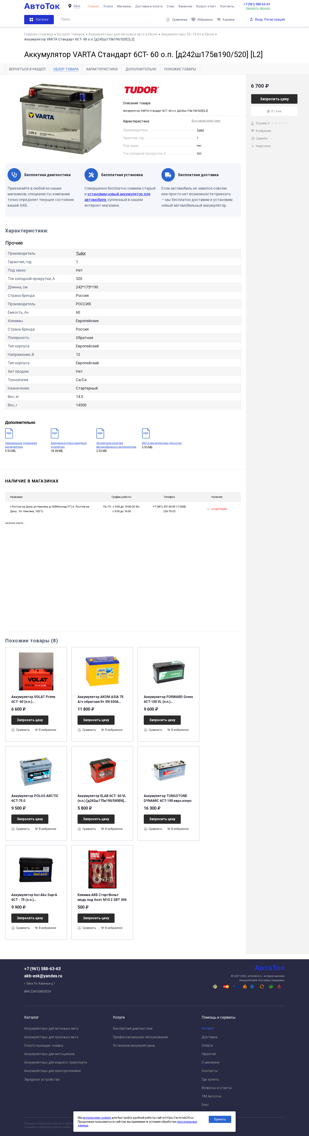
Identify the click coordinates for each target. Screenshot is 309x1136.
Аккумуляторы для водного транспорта (55, 1062)
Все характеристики (206, 120)
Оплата (207, 1046)
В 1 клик (276, 111)
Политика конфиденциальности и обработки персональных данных (64, 1123)
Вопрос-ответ (206, 6)
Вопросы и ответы (217, 1088)
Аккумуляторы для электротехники (52, 1071)
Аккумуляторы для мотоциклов (49, 1054)
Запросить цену (30, 720)
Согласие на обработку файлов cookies (47, 1127)
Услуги (108, 6)
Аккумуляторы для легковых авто (51, 1028)
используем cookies (97, 1117)
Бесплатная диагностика (132, 1028)
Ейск (77, 6)
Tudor (200, 130)
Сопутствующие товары (43, 1046)
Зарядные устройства (41, 1079)
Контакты (227, 6)
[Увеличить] (61, 118)
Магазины (124, 6)
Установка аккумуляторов (134, 1046)
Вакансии (185, 6)
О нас (170, 6)
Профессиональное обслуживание (140, 1037)
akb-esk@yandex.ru (43, 975)
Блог (205, 1105)
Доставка (209, 1037)
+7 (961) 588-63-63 (257, 4)
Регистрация (274, 19)
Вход (259, 19)
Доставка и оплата (148, 6)
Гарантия (209, 1054)
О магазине (210, 1062)
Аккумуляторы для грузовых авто (51, 1037)
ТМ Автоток (211, 1096)
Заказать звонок (258, 8)
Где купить (210, 1079)
